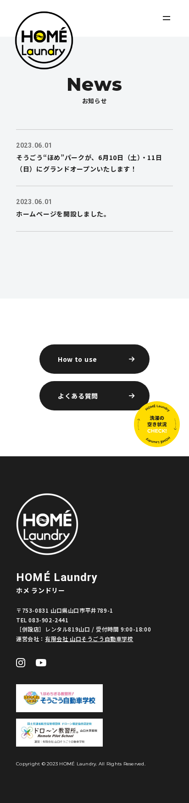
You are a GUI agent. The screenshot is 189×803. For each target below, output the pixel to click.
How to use (77, 359)
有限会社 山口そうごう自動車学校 (89, 638)
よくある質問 (78, 395)
